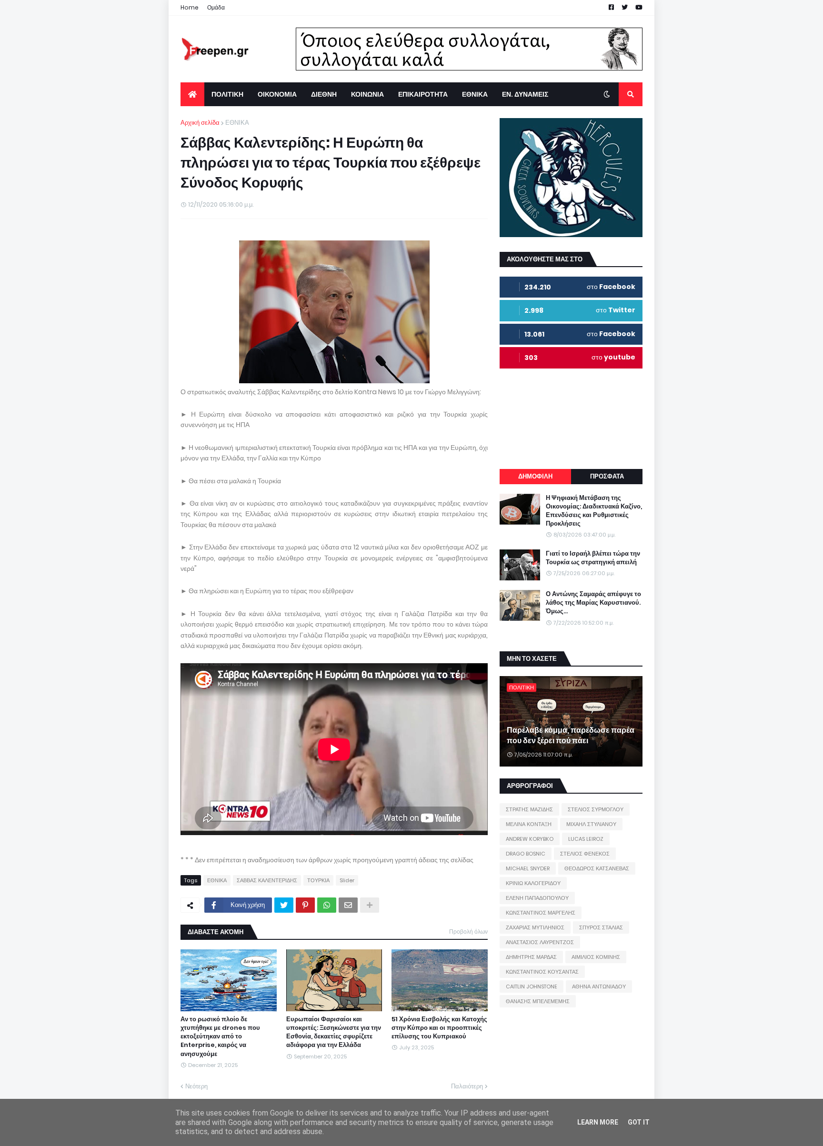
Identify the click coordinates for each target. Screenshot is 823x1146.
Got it (639, 1122)
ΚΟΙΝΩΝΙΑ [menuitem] (367, 94)
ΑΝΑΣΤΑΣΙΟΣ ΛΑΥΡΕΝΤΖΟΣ (540, 942)
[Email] (348, 905)
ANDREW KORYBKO (529, 839)
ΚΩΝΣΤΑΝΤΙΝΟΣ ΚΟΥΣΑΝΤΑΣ (542, 972)
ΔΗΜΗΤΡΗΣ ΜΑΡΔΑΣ (531, 957)
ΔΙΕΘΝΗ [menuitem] (324, 94)
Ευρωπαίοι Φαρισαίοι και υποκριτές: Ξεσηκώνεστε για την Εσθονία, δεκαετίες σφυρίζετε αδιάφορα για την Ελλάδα (333, 1032)
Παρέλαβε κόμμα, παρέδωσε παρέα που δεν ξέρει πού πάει (570, 735)
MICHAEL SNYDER (528, 868)
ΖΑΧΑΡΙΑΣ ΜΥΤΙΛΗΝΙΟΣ (535, 927)
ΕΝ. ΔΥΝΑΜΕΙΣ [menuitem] (525, 94)
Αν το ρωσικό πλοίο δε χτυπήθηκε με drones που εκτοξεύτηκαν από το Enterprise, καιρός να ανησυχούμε (220, 1036)
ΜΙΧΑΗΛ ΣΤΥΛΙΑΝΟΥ (591, 824)
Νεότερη (196, 1086)
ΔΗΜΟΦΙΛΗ (535, 476)
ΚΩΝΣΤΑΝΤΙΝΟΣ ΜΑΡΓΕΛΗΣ (540, 913)
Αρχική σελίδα (200, 122)
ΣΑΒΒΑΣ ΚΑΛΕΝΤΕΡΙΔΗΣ (267, 880)
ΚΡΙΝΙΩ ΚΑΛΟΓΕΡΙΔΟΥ (533, 883)
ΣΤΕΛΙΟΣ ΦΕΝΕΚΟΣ (585, 853)
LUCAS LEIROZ (585, 839)
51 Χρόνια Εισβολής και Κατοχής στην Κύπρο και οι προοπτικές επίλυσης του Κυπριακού (439, 1028)
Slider (347, 880)
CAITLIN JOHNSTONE (531, 986)
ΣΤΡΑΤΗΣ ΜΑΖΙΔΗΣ (529, 809)
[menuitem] (192, 94)
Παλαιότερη (467, 1086)
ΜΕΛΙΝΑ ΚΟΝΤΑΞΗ (529, 824)
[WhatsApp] (326, 905)
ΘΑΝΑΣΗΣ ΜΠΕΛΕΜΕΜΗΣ (538, 1001)
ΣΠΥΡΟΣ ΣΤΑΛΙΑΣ (601, 927)
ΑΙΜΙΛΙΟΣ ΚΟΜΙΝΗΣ (596, 957)
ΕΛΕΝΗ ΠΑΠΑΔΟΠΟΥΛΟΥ (537, 898)
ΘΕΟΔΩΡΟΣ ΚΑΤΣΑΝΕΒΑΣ (596, 868)
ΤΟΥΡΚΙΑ (318, 880)
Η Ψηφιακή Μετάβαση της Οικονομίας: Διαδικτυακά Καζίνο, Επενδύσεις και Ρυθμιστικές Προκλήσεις (594, 511)
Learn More (597, 1122)
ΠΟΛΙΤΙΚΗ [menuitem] (227, 94)
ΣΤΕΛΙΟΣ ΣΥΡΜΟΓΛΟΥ (595, 809)
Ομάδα (216, 7)
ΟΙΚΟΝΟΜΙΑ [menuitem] (277, 94)
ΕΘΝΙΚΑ (237, 122)
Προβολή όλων (468, 931)
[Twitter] (283, 905)
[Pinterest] (305, 905)
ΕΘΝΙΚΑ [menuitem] (475, 94)
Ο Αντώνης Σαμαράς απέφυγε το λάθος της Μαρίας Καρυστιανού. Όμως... (593, 603)
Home (190, 7)
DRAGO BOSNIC (525, 853)
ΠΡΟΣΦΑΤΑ (607, 476)
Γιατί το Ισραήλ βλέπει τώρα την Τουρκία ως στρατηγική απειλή (593, 558)
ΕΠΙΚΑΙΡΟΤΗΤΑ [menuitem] (423, 94)
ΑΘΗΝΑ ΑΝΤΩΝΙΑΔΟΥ (599, 986)
